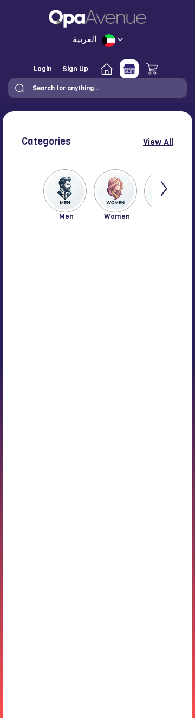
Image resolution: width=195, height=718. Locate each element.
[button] (19, 88)
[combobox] (97, 88)
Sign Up (75, 69)
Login (43, 69)
